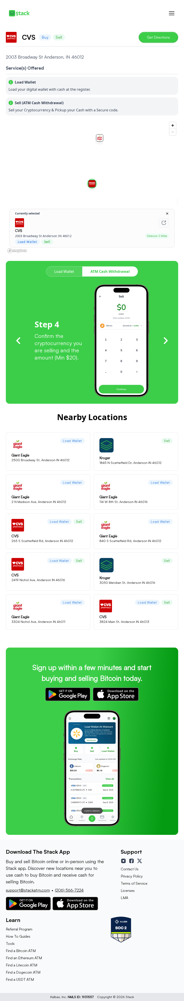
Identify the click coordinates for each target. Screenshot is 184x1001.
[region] (92, 187)
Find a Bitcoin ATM (21, 950)
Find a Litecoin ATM (21, 965)
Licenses (128, 890)
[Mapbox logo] (17, 250)
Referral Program (19, 929)
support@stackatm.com (28, 890)
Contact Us (129, 869)
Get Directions (158, 37)
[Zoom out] (172, 132)
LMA (124, 897)
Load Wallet (64, 271)
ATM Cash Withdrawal (110, 271)
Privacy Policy (132, 876)
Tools (10, 943)
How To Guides (18, 936)
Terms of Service (134, 883)
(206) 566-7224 (69, 890)
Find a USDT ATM (20, 979)
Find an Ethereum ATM (24, 958)
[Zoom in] (172, 125)
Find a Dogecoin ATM (23, 972)
